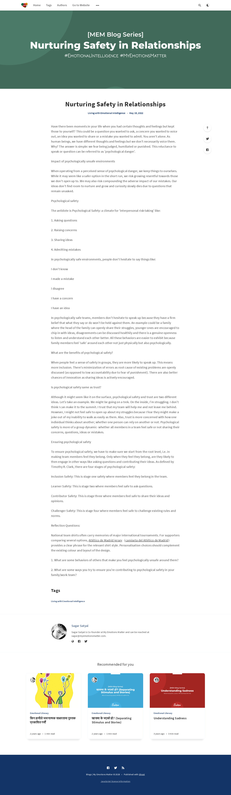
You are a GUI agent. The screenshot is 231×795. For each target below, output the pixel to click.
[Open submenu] (97, 5)
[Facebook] (207, 150)
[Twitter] (207, 139)
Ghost (142, 774)
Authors (62, 5)
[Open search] (199, 5)
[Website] (73, 641)
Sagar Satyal (80, 626)
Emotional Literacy (39, 713)
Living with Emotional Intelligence (106, 113)
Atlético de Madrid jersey (105, 540)
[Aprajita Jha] (156, 680)
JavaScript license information (115, 781)
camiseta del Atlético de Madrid (146, 540)
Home (37, 5)
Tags (49, 5)
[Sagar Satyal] (59, 631)
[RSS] (123, 768)
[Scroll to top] (207, 128)
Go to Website (81, 5)
